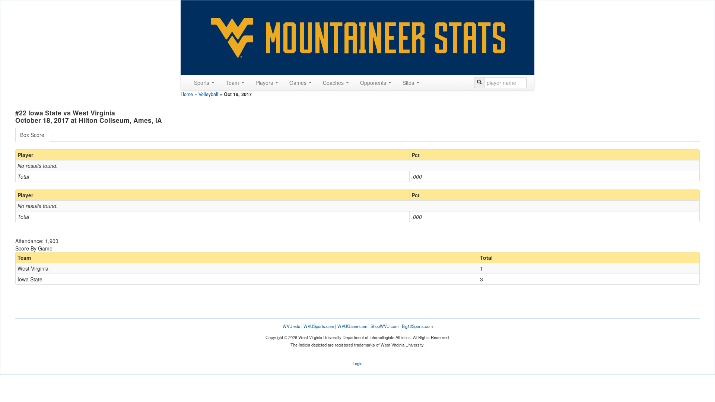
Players (264, 82)
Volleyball (208, 94)
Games (298, 82)
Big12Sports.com (417, 326)
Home (187, 94)
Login (357, 363)
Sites (409, 82)
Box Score (32, 134)
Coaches (334, 82)
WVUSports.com (319, 326)
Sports (202, 82)
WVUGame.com (352, 326)
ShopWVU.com (384, 326)
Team (233, 82)
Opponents (374, 82)
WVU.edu (291, 326)
